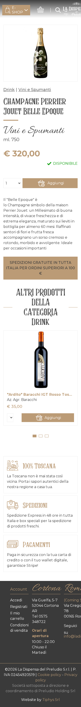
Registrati (18, 607)
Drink (9, 89)
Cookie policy (50, 675)
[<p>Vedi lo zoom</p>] (40, 53)
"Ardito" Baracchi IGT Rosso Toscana (40, 394)
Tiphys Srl (51, 700)
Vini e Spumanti (34, 89)
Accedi (16, 600)
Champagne (19, 205)
